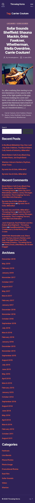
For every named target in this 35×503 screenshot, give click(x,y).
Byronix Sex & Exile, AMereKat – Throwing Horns (15, 202)
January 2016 (8, 342)
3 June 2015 (27, 57)
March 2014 (7, 424)
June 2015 (6, 369)
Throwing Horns (17, 4)
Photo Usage (7, 464)
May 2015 (6, 374)
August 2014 (7, 406)
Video (4, 483)
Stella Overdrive (10, 117)
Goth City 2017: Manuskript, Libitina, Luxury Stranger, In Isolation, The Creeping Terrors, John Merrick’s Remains (17, 193)
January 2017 (8, 305)
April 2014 (6, 420)
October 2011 (7, 434)
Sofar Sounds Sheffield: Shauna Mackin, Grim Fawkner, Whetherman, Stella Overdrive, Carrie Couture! (17, 40)
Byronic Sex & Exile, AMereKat (14, 174)
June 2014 (6, 411)
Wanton (5, 487)
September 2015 (9, 356)
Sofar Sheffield (15, 115)
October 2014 (8, 397)
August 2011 (7, 438)
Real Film (6, 474)
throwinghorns (13, 57)
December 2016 (8, 310)
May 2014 (6, 415)
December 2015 (8, 346)
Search (4, 127)
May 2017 (6, 291)
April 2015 (6, 378)
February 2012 (8, 429)
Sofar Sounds (22, 23)
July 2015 (6, 365)
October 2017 (7, 282)
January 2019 (8, 273)
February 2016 (8, 337)
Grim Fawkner (21, 113)
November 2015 (8, 351)
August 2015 (7, 360)
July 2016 (6, 328)
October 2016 (8, 319)
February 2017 (8, 300)
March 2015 (7, 383)
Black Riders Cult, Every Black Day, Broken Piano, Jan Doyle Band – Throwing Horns (16, 188)
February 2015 (8, 388)
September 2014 (9, 401)
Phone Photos (7, 460)
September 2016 (9, 323)
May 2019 (6, 264)
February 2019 (8, 268)
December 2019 (8, 259)
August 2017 (7, 287)
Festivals (5, 451)
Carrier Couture (10, 113)
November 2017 (8, 277)
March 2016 (7, 333)
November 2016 (8, 314)
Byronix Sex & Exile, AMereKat (14, 169)
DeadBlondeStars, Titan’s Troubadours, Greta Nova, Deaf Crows (16, 229)
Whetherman (21, 117)
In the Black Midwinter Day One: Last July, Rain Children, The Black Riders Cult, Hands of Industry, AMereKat (17, 147)
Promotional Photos (10, 469)
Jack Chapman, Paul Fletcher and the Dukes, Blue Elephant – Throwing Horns (17, 225)
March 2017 (7, 296)
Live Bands (11, 23)
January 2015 (8, 392)
